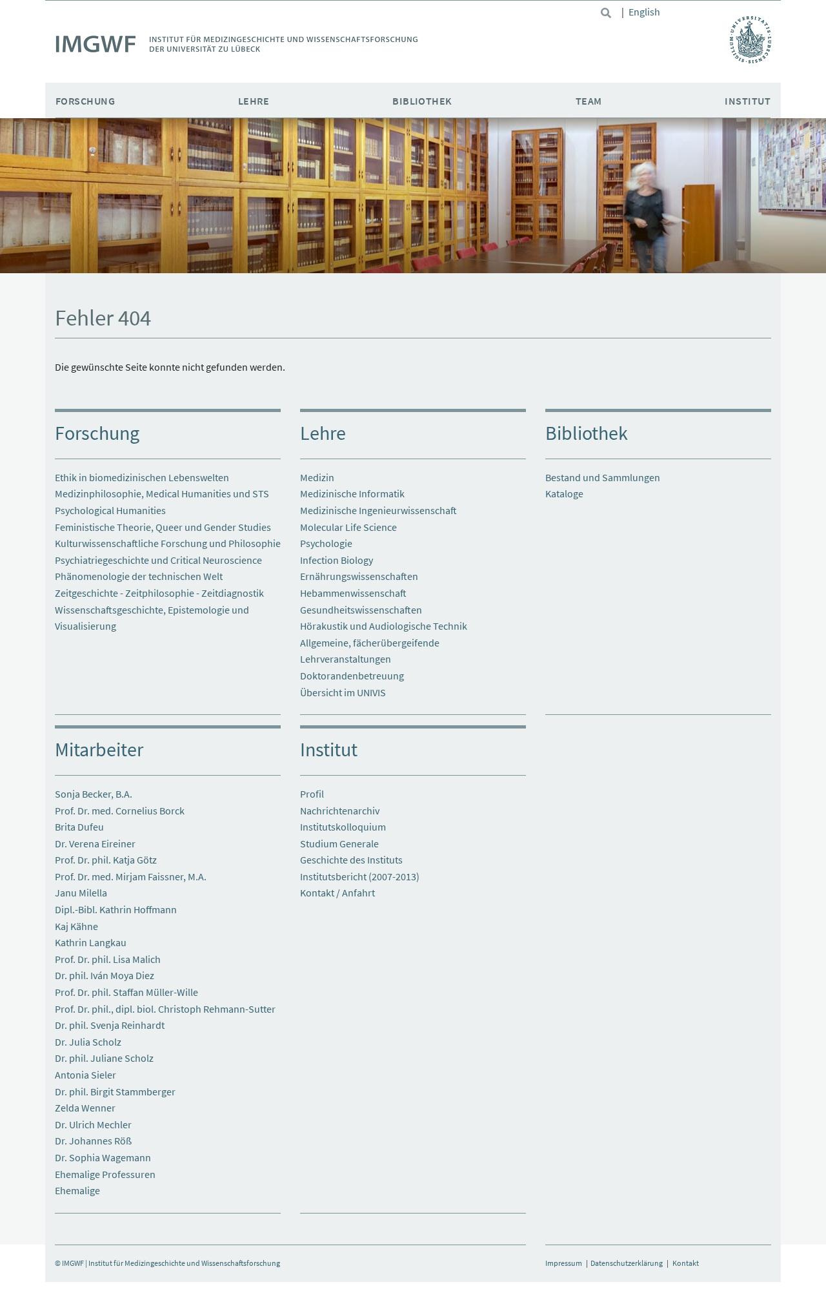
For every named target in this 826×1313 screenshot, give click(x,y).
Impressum (563, 1263)
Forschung (85, 100)
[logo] (236, 46)
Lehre (253, 100)
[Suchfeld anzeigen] (606, 13)
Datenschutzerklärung (626, 1263)
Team (589, 100)
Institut (748, 100)
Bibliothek (422, 100)
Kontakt (685, 1263)
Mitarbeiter (99, 749)
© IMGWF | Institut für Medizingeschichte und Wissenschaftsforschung (167, 1263)
